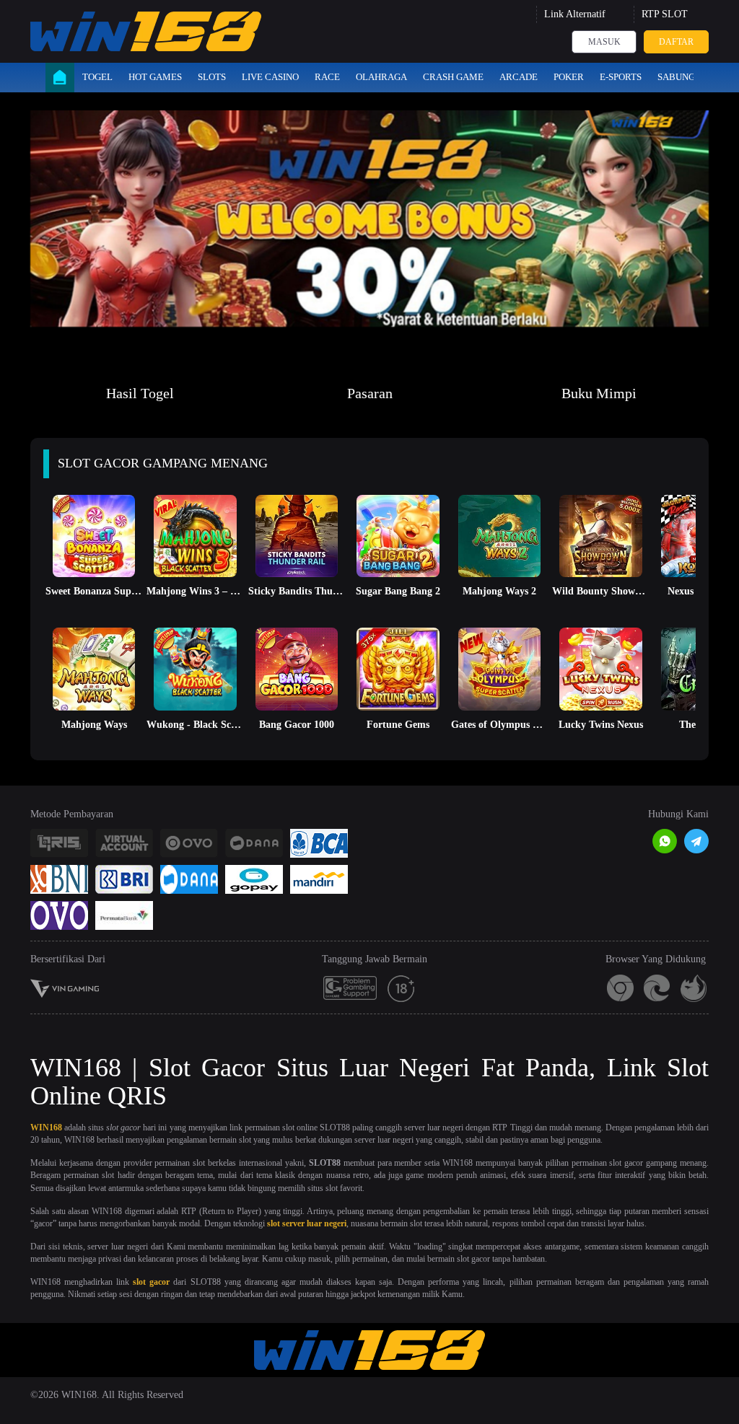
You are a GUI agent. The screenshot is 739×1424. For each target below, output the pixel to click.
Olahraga (381, 76)
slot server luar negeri (306, 1223)
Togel (97, 76)
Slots (212, 76)
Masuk (604, 42)
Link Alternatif (574, 14)
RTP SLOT (665, 14)
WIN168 (46, 1127)
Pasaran (370, 393)
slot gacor (151, 1282)
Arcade (518, 76)
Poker (569, 76)
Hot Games (155, 76)
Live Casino (270, 76)
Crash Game (453, 76)
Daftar (676, 42)
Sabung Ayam (690, 76)
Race (327, 76)
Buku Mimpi (599, 393)
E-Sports (621, 76)
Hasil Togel (140, 393)
